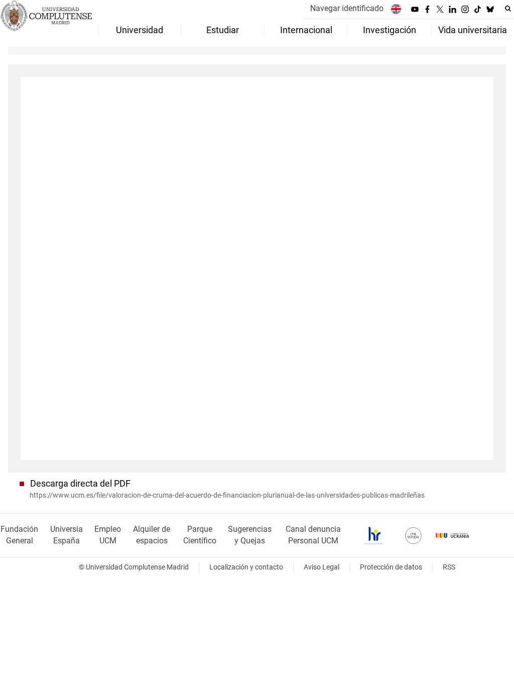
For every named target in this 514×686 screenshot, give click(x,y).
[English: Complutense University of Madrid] (396, 9)
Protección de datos (391, 567)
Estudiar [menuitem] (222, 30)
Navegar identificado (346, 8)
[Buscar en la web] (508, 9)
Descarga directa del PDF (80, 484)
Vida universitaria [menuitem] (472, 30)
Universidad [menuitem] (139, 30)
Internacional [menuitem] (306, 30)
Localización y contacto (246, 567)
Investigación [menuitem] (389, 30)
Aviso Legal (321, 567)
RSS (449, 567)
